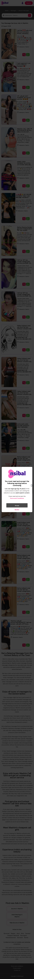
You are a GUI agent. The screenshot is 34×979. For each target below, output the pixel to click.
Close (32, 485)
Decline (17, 509)
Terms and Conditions (17, 498)
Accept (17, 505)
